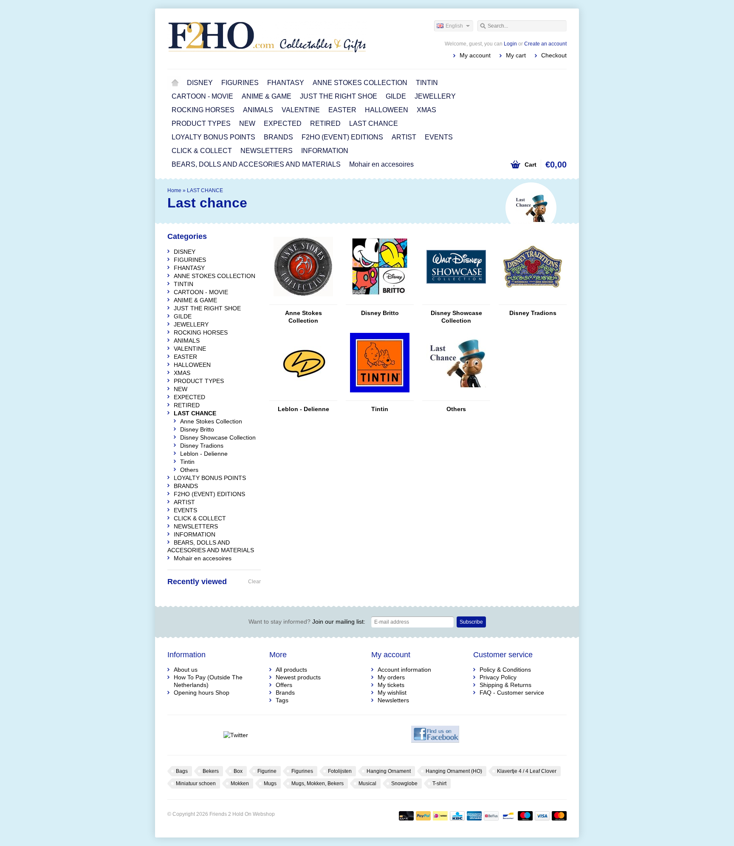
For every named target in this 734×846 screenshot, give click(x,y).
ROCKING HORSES (203, 110)
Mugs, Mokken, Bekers (317, 783)
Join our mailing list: (306, 621)
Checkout (554, 55)
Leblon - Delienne (303, 409)
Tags (282, 700)
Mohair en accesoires (381, 164)
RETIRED (325, 123)
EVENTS (439, 137)
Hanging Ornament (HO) (454, 771)
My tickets (391, 684)
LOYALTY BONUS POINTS (213, 137)
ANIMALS (258, 110)
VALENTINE (301, 110)
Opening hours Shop (201, 692)
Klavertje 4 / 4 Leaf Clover (526, 771)
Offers (284, 684)
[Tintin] (380, 396)
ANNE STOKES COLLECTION (360, 82)
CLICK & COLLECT (202, 150)
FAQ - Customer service (512, 692)
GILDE (396, 96)
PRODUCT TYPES (201, 123)
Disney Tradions (532, 312)
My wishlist (392, 692)
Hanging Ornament (389, 771)
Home (175, 83)
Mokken (240, 783)
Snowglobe (404, 783)
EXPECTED (283, 123)
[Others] (456, 396)
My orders (391, 677)
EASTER (342, 110)
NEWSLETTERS (266, 150)
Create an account (545, 44)
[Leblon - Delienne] (303, 396)
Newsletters (393, 700)
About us (186, 669)
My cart (516, 55)
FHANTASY (285, 82)
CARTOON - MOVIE (202, 96)
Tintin (379, 409)
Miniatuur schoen (196, 783)
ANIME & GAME (266, 96)
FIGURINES (240, 82)
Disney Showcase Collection (456, 316)
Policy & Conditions (505, 669)
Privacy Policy (498, 677)
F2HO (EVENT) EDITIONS (342, 137)
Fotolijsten (340, 771)
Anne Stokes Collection (303, 316)
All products (291, 669)
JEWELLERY (435, 96)
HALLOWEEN (386, 110)
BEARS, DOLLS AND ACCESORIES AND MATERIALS (256, 164)
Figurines (302, 771)
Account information (404, 669)
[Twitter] (235, 735)
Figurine (267, 771)
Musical (367, 783)
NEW (247, 123)
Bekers (211, 771)
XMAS (426, 110)
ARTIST (404, 137)
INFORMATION (324, 150)
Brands (285, 692)
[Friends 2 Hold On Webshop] (267, 38)
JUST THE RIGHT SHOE (338, 96)
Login (510, 44)
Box (238, 771)
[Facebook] (435, 735)
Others (456, 409)
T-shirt (439, 783)
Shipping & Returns (505, 684)
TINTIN (427, 82)
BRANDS (278, 137)
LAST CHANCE (373, 123)
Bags (182, 771)
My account (475, 55)
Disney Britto (380, 312)
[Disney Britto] (380, 300)
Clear (254, 582)
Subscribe (471, 622)
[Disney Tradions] (533, 300)
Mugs (270, 783)
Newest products (298, 677)
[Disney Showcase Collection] (456, 300)
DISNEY (200, 82)
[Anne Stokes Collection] (303, 300)
